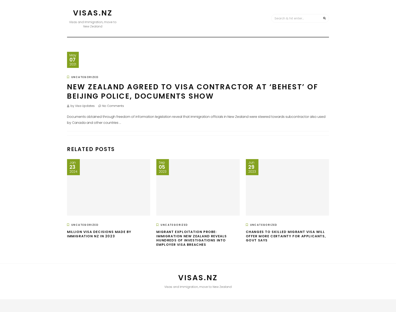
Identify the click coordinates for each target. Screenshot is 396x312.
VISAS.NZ (93, 13)
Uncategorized (85, 77)
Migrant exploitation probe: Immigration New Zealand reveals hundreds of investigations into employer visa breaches (191, 238)
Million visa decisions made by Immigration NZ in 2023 (99, 234)
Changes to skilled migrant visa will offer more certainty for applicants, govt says (286, 236)
